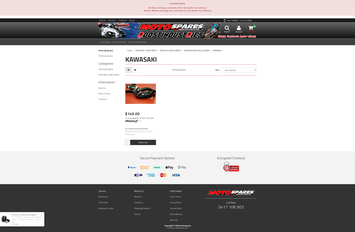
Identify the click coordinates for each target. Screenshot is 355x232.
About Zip (174, 220)
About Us (111, 20)
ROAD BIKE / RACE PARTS (112, 42)
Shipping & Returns (142, 208)
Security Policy (176, 208)
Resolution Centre (105, 208)
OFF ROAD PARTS (136, 42)
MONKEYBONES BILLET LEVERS (197, 50)
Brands (131, 20)
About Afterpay (176, 214)
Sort (217, 69)
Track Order (103, 202)
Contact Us (121, 20)
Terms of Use (175, 196)
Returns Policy (104, 93)
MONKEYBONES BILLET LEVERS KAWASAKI (139, 133)
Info (140, 120)
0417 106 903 (231, 207)
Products (102, 20)
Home (129, 50)
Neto (187, 228)
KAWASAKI (217, 50)
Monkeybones (107, 55)
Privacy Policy (175, 202)
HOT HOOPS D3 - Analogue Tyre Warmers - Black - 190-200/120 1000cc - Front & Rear (26, 219)
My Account (103, 196)
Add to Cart (143, 142)
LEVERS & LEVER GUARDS (170, 50)
